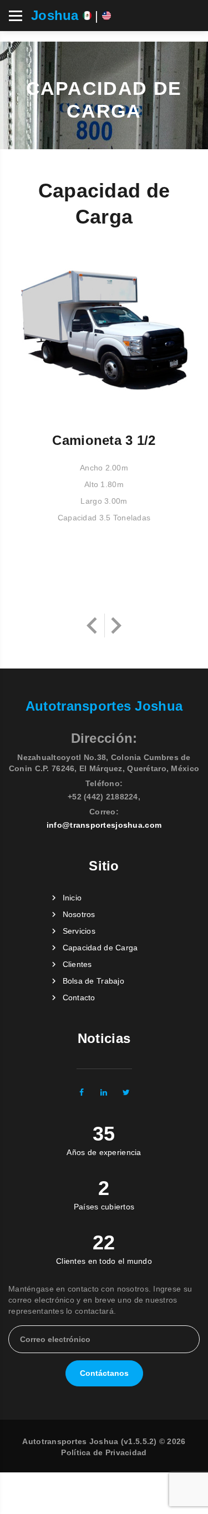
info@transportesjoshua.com (104, 825)
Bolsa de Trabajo (93, 980)
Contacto (79, 997)
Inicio (72, 897)
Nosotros (79, 914)
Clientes (77, 964)
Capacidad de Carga (100, 947)
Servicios (79, 930)
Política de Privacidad (103, 1452)
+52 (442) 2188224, (104, 796)
